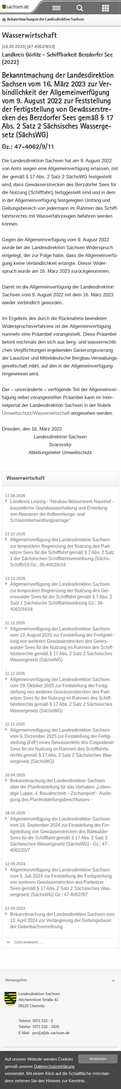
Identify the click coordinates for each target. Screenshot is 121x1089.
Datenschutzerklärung (54, 1066)
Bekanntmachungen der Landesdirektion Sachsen (45, 19)
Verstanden (98, 1059)
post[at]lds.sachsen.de (51, 1033)
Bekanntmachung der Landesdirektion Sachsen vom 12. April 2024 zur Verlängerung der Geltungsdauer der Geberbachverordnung (62, 920)
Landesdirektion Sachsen (39, 994)
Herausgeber (16, 980)
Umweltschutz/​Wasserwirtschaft (36, 413)
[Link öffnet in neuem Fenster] (15, 8)
